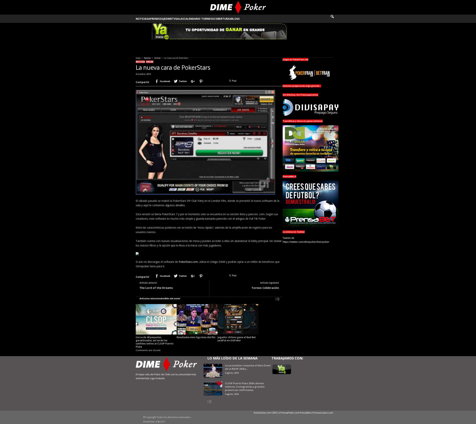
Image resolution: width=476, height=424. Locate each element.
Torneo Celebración (265, 288)
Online (157, 58)
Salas (180, 18)
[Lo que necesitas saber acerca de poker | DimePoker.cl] (238, 7)
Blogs (235, 18)
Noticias (142, 18)
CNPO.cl (275, 412)
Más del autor (172, 298)
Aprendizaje (156, 18)
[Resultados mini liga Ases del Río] (197, 319)
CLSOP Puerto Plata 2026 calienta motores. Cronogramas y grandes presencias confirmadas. (245, 387)
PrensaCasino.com (323, 412)
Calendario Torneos (199, 18)
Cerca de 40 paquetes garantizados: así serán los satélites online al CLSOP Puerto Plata (154, 341)
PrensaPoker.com (290, 412)
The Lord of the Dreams (156, 288)
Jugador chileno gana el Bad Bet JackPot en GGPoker (237, 338)
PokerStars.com (188, 262)
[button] (335, 19)
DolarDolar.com (262, 412)
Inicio (138, 58)
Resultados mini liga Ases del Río (196, 337)
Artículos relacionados (152, 298)
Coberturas (222, 18)
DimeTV (170, 18)
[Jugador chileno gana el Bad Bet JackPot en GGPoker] (238, 319)
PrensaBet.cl (306, 412)
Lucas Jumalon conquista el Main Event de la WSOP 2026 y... (248, 367)
